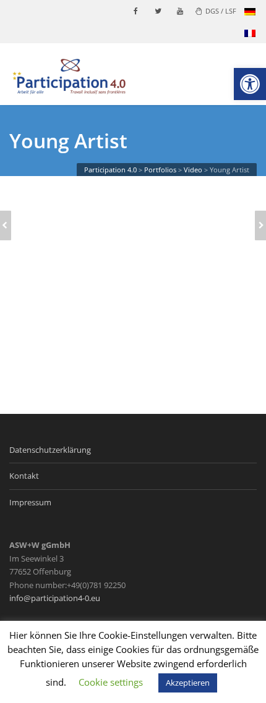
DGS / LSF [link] (220, 10)
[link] (250, 84)
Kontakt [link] (24, 475)
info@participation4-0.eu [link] (54, 598)
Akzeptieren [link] (188, 682)
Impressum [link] (30, 502)
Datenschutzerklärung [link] (50, 449)
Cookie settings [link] (111, 682)
